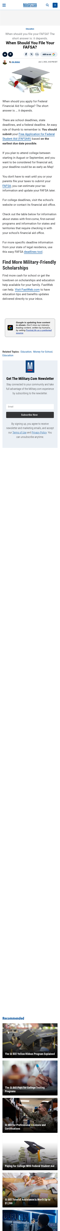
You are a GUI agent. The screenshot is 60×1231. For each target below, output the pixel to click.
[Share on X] (31, 54)
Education (30, 29)
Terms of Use (19, 432)
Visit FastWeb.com (27, 289)
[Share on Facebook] (26, 54)
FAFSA (6, 186)
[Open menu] (4, 5)
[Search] (47, 5)
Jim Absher (16, 62)
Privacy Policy (39, 432)
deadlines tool (33, 251)
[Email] (37, 54)
